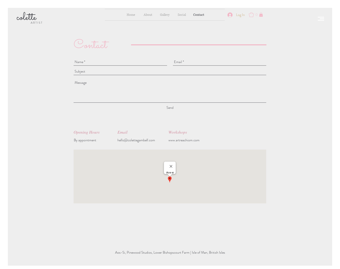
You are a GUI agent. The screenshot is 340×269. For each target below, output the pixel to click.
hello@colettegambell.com (136, 140)
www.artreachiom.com (184, 140)
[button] (321, 19)
